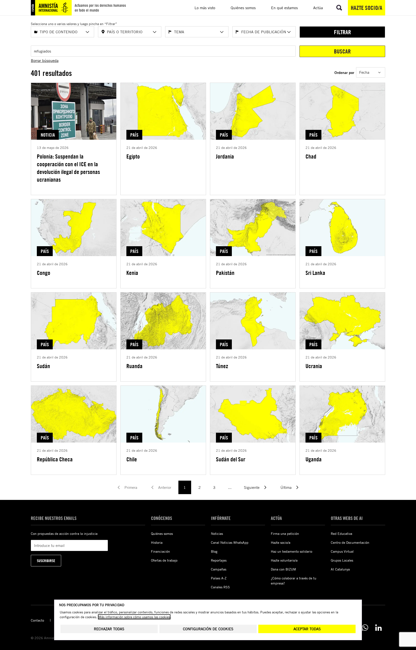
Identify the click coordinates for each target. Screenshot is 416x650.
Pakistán (225, 272)
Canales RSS (220, 587)
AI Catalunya (340, 569)
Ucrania (314, 366)
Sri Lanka (315, 272)
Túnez (222, 366)
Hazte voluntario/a (284, 560)
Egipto (133, 156)
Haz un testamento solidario (291, 551)
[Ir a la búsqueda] (339, 7)
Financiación (160, 551)
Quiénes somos (162, 533)
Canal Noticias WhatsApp (229, 542)
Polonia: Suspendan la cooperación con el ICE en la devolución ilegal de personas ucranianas (68, 168)
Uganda (314, 459)
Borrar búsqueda (44, 60)
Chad (311, 156)
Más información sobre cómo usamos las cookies (134, 617)
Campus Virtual (342, 551)
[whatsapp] (365, 627)
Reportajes (219, 560)
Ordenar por (344, 72)
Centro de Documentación (350, 542)
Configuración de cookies (208, 629)
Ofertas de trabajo (164, 560)
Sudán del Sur (230, 459)
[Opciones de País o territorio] (154, 32)
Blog (214, 551)
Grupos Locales (342, 560)
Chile (131, 459)
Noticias (217, 533)
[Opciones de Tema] (222, 32)
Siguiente (252, 487)
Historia (156, 542)
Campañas (218, 569)
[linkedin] (378, 627)
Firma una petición (285, 533)
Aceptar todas (307, 629)
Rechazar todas (109, 629)
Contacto (37, 620)
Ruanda (134, 366)
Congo (43, 272)
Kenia (132, 272)
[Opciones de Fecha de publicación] (289, 32)
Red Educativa (341, 533)
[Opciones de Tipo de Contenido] (87, 32)
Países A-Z (219, 578)
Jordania (225, 156)
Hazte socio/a (366, 7)
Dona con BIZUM (283, 569)
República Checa (55, 459)
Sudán (43, 366)
